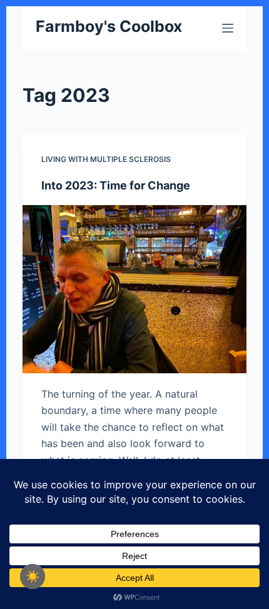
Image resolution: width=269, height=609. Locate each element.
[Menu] (227, 28)
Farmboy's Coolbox (109, 26)
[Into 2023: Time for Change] (134, 289)
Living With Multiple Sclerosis (106, 159)
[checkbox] (32, 576)
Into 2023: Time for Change (115, 185)
